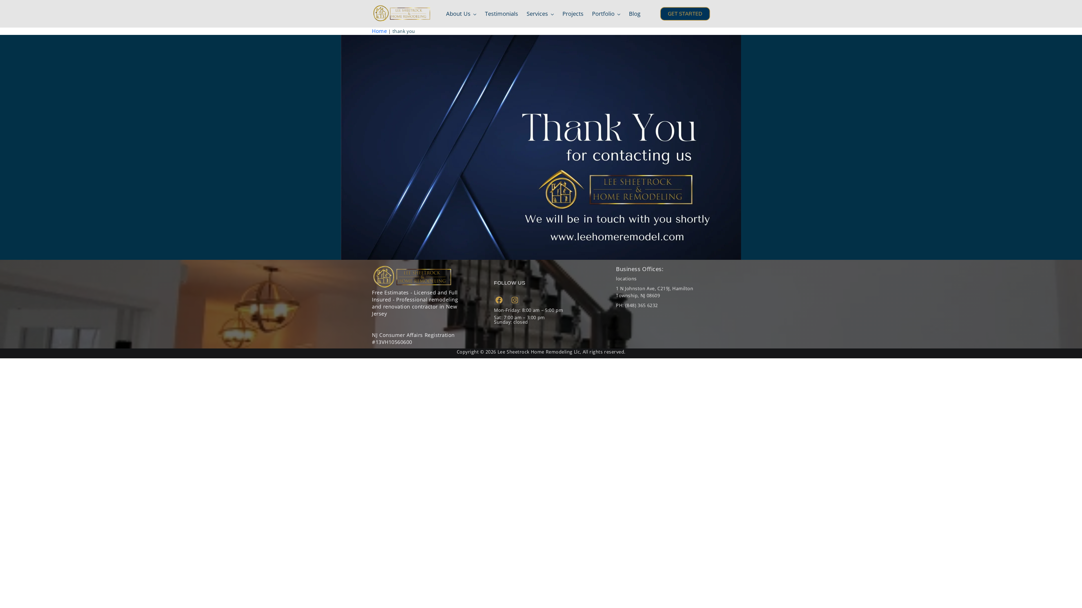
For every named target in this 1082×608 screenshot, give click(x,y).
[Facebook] (499, 300)
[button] (473, 14)
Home (379, 31)
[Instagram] (515, 300)
